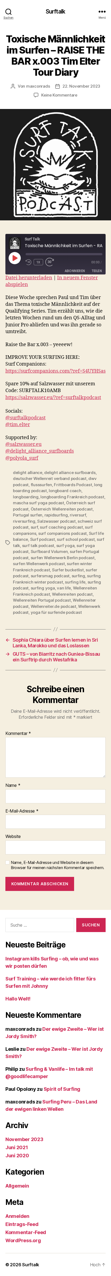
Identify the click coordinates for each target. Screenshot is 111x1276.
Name (12, 785)
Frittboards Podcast (73, 484)
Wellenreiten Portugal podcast (42, 600)
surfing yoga (43, 588)
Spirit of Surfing (62, 1089)
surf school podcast (76, 539)
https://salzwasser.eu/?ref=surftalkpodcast (53, 398)
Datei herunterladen (28, 278)
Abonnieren (75, 271)
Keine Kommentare (59, 95)
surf (34, 527)
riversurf (78, 515)
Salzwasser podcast (56, 521)
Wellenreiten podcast (72, 594)
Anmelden (17, 1216)
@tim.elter (17, 425)
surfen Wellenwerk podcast (39, 563)
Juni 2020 (17, 1155)
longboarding (26, 496)
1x (38, 262)
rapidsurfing (56, 515)
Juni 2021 (16, 1147)
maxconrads (38, 86)
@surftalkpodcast (25, 418)
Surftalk (55, 11)
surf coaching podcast (61, 527)
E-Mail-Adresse (22, 811)
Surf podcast (42, 539)
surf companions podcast (62, 533)
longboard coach (65, 490)
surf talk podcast (38, 545)
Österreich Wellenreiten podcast (62, 509)
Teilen (97, 271)
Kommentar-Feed (25, 1232)
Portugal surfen (27, 515)
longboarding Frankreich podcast (72, 496)
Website (13, 836)
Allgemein (17, 1186)
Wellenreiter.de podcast (53, 606)
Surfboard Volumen (49, 551)
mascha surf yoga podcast (38, 502)
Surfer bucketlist (68, 569)
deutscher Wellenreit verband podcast (49, 478)
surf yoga (65, 545)
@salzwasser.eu (23, 444)
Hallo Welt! (17, 999)
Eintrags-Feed (22, 1224)
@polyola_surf (21, 458)
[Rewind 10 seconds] (29, 262)
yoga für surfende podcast (56, 612)
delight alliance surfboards (69, 472)
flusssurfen (41, 484)
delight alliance (27, 472)
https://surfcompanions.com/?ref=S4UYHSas (55, 371)
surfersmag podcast (50, 575)
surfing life (75, 582)
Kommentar (18, 733)
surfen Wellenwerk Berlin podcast (63, 557)
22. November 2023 (81, 86)
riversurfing (24, 521)
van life (64, 588)
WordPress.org (23, 1240)
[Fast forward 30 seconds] (51, 262)
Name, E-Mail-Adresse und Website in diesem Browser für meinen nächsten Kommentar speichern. (57, 865)
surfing (78, 575)
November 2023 (24, 1139)
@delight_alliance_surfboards (39, 451)
